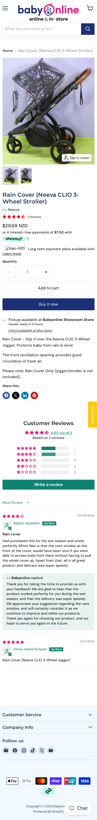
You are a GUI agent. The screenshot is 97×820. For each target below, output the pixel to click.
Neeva (13, 209)
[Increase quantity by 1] (46, 272)
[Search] (88, 29)
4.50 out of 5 (61, 432)
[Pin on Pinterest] (34, 395)
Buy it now (48, 304)
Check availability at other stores (30, 330)
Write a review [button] (48, 484)
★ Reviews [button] (93, 414)
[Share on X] (15, 395)
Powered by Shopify (48, 811)
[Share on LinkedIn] (25, 395)
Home (7, 51)
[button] (10, 175)
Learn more (11, 253)
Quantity (9, 261)
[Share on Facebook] (6, 395)
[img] (13, 516)
